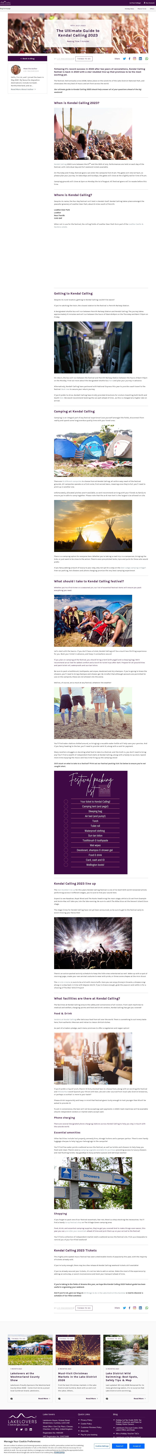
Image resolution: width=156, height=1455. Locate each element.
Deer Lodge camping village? (133, 568)
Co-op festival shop (73, 1222)
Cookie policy (59, 1452)
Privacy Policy (86, 1420)
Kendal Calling (60, 164)
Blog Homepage (5, 8)
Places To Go (142, 9)
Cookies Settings (102, 1446)
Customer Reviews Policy (91, 1427)
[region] (78, 1446)
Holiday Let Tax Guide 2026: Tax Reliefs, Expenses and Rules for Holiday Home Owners (128, 1422)
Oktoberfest (63, 1092)
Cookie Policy (86, 1424)
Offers (152, 9)
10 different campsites (72, 481)
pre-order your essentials (76, 1231)
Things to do (84, 59)
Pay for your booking (89, 1435)
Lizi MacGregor (65, 59)
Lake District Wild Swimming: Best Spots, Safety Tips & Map (122, 1377)
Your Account (149, 3)
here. (62, 398)
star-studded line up (66, 890)
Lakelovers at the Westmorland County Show (25, 1377)
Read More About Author (22, 89)
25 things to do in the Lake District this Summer (105, 1293)
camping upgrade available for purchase (98, 1150)
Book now (65, 389)
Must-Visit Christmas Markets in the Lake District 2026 (77, 1377)
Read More (43, 1398)
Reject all (119, 1446)
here (111, 380)
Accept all (137, 1446)
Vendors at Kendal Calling (65, 1019)
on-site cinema (64, 982)
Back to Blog (28, 58)
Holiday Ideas (129, 9)
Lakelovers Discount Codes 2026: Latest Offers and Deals (129, 1429)
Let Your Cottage (135, 3)
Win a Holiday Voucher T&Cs (127, 1434)
